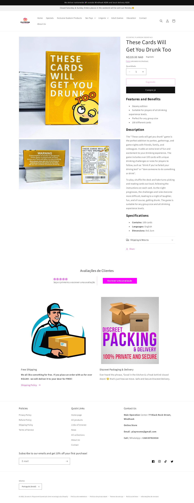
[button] (90, 18)
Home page (76, 415)
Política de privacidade (98, 496)
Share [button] (132, 249)
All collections (78, 435)
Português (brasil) (29, 486)
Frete (128, 61)
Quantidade (131, 66)
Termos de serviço (116, 496)
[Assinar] (67, 461)
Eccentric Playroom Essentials (36, 496)
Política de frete (132, 496)
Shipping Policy (29, 385)
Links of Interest (78, 425)
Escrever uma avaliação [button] (120, 280)
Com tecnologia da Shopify (58, 496)
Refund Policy (25, 420)
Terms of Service (26, 430)
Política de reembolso (79, 496)
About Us (75, 440)
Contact (75, 445)
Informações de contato (149, 496)
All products (77, 420)
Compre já (150, 90)
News (73, 430)
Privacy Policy (25, 415)
